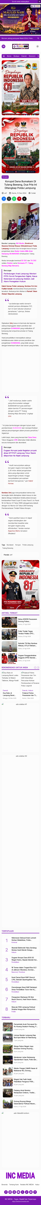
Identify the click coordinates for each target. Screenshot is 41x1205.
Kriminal (14, 942)
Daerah (24, 56)
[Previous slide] (35, 667)
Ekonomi (32, 56)
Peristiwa (22, 972)
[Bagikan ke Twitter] (9, 199)
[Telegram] (31, 1192)
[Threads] (14, 1192)
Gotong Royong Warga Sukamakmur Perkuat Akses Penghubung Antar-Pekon (24, 1103)
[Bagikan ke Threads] (24, 199)
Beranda (5, 1184)
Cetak (33, 193)
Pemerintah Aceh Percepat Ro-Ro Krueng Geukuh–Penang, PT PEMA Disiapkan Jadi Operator (25, 1026)
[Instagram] (10, 1192)
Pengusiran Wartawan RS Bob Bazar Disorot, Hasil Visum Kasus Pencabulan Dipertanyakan (24, 999)
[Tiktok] (27, 1192)
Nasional (15, 972)
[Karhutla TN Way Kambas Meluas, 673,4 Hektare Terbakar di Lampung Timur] (9, 646)
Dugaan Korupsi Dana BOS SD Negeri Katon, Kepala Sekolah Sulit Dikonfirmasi (24, 960)
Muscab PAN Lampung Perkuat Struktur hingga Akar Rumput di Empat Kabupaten (23, 1009)
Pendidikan (15, 962)
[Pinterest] (35, 1192)
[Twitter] (22, 1192)
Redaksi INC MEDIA (27, 1184)
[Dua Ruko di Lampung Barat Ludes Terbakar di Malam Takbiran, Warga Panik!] (11, 680)
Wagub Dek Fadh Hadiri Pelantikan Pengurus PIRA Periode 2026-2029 (23, 1081)
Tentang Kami (14, 1184)
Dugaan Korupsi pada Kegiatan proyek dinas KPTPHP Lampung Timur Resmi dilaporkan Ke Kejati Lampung (20, 453)
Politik (14, 1012)
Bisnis (9, 56)
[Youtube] (18, 1192)
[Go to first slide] (38, 667)
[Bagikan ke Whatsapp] (14, 199)
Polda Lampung (28, 545)
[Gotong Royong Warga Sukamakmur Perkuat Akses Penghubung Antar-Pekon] (8, 1104)
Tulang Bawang (7, 548)
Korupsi (5, 177)
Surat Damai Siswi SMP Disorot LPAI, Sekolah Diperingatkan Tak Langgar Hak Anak (24, 979)
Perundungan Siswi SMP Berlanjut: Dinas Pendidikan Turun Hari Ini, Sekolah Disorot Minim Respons (24, 989)
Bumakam (10, 545)
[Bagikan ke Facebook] (4, 199)
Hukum (30, 690)
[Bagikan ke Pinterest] (19, 199)
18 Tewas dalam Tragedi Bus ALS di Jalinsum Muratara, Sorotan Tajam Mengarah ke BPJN (24, 969)
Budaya (16, 56)
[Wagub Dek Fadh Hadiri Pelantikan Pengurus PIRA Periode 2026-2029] (8, 1082)
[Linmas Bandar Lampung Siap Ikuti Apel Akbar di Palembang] (8, 1038)
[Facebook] (6, 1192)
